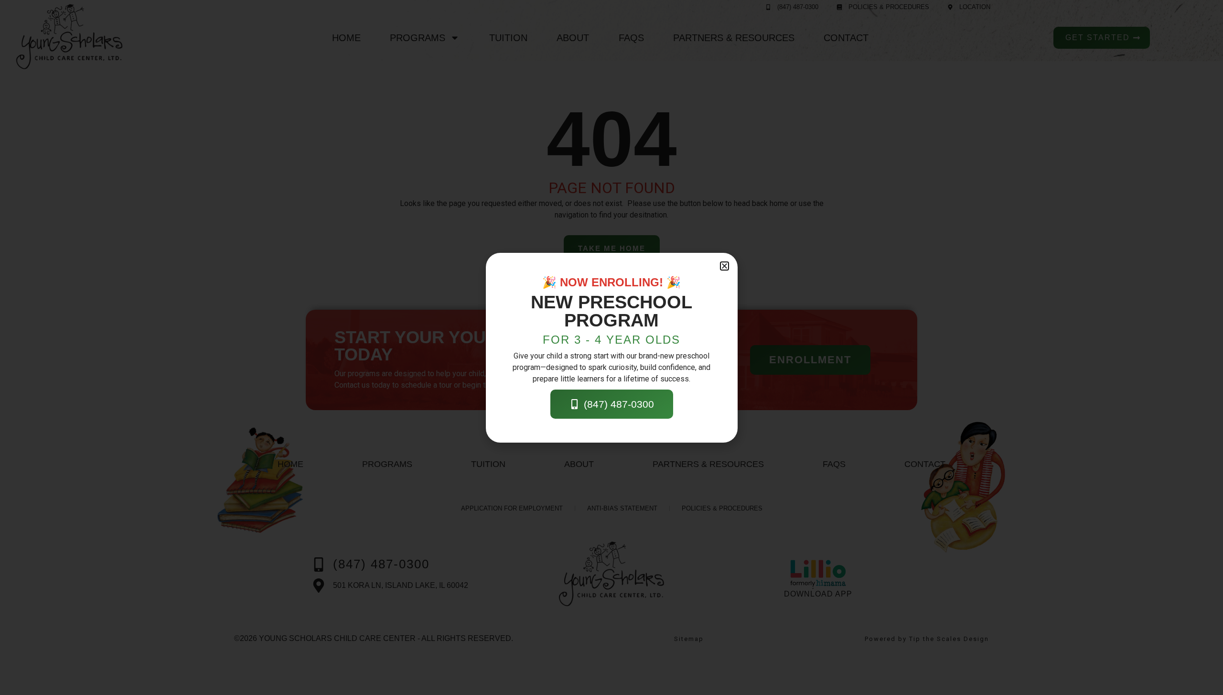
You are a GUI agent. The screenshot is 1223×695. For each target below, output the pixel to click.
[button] (724, 266)
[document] (611, 347)
